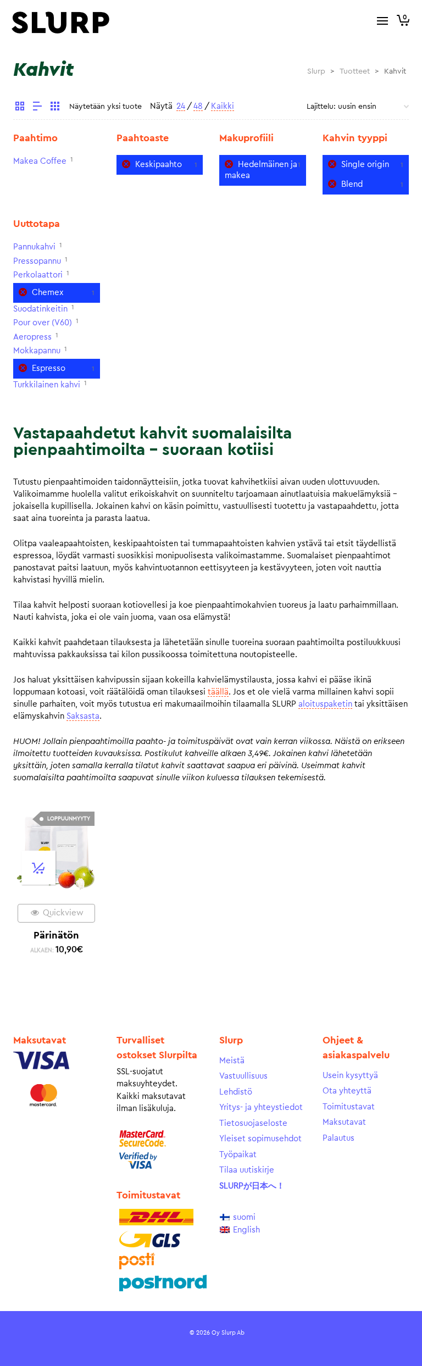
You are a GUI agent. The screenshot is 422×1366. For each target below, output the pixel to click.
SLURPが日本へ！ (252, 1186)
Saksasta (82, 716)
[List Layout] (37, 107)
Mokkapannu (36, 351)
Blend (352, 184)
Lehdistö (235, 1092)
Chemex (47, 292)
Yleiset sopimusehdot (260, 1139)
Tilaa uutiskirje (246, 1170)
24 (180, 106)
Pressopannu (37, 261)
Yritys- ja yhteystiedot (261, 1107)
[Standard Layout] (19, 107)
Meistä (232, 1061)
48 (198, 106)
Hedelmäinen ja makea (261, 170)
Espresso (48, 368)
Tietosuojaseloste (253, 1123)
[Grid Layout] (55, 107)
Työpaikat (238, 1155)
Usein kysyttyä (350, 1075)
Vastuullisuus (243, 1076)
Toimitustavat (349, 1107)
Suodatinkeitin (40, 309)
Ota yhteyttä (347, 1091)
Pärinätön (56, 935)
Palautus (338, 1138)
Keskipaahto (158, 164)
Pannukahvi (34, 247)
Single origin (365, 164)
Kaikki (222, 106)
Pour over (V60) (42, 323)
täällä (218, 692)
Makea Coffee (39, 161)
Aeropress (32, 337)
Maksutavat (344, 1122)
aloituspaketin (325, 704)
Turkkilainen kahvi (46, 385)
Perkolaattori (38, 275)
